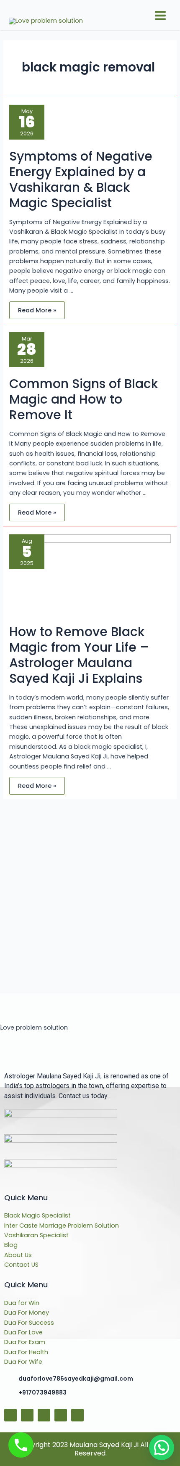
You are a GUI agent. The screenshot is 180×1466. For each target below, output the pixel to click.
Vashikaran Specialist (36, 1235)
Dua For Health (26, 1352)
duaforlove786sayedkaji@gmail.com (75, 1378)
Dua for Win (21, 1303)
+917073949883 (42, 1392)
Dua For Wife (23, 1362)
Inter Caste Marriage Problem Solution (61, 1225)
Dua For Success (29, 1322)
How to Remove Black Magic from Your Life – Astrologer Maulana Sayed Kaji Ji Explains (79, 655)
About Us (18, 1255)
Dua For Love (23, 1332)
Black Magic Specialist (37, 1215)
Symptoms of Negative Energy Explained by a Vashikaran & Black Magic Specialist (80, 179)
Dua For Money (26, 1312)
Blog (11, 1245)
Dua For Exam (24, 1342)
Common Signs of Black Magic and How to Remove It (83, 399)
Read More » (37, 307)
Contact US (21, 1264)
